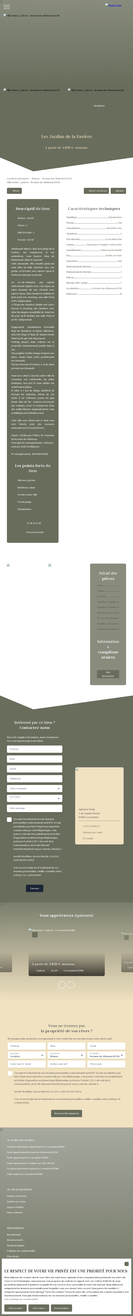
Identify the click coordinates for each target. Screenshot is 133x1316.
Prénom (14, 749)
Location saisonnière (18, 178)
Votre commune (18, 788)
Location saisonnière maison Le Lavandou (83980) (33, 1168)
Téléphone (15, 778)
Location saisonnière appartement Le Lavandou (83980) (36, 1146)
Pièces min (96, 1063)
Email (13, 768)
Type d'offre (14, 1053)
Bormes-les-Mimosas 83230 (57, 178)
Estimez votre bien (16, 1196)
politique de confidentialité (27, 875)
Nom (12, 758)
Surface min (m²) (59, 1063)
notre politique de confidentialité (21, 1299)
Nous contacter (15, 1212)
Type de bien (55, 1053)
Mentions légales (15, 1245)
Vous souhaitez (15, 797)
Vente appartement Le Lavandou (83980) (27, 1157)
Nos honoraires (15, 1240)
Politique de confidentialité (21, 1250)
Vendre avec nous (16, 1201)
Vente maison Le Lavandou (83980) (25, 1174)
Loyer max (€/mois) (20, 1063)
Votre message (17, 808)
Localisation (94, 1053)
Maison (35, 178)
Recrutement (13, 1234)
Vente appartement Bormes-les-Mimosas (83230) (32, 1152)
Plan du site (13, 1256)
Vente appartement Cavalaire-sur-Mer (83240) (31, 1163)
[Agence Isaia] (117, 7)
